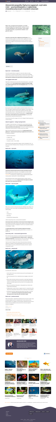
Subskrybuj (48, 353)
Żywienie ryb (42, 45)
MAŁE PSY (47, 411)
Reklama (25, 419)
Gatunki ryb (42, 41)
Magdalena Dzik (9, 11)
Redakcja (22, 419)
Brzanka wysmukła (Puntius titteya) (20, 396)
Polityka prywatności (32, 419)
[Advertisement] (28, 18)
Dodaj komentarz (9, 353)
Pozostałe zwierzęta (45, 1)
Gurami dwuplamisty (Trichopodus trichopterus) (10, 396)
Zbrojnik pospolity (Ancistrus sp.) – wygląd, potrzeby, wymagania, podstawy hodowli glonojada (45, 383)
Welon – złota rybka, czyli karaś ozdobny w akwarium (45, 370)
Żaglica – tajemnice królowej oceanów (9, 370)
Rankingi (7, 414)
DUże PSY (31, 413)
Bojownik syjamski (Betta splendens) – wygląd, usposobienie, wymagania (22, 383)
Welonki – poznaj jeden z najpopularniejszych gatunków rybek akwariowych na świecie (33, 369)
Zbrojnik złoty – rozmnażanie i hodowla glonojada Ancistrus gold (10, 383)
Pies (27, 1)
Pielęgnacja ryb (42, 44)
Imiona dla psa (32, 411)
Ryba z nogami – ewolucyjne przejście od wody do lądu (21, 369)
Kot (32, 1)
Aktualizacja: (25, 11)
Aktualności (7, 411)
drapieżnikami (8, 174)
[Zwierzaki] (8, 1)
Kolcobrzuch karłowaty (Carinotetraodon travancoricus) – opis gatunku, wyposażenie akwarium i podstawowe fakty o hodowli (45, 396)
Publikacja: (16, 11)
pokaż (11, 66)
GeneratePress (31, 420)
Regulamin (28, 419)
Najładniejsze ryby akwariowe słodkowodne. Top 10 (33, 396)
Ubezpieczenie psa (8, 415)
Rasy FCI (43, 411)
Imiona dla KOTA (38, 411)
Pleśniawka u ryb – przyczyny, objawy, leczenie (34, 383)
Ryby (40, 40)
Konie (38, 1)
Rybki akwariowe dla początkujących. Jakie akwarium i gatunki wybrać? (44, 123)
